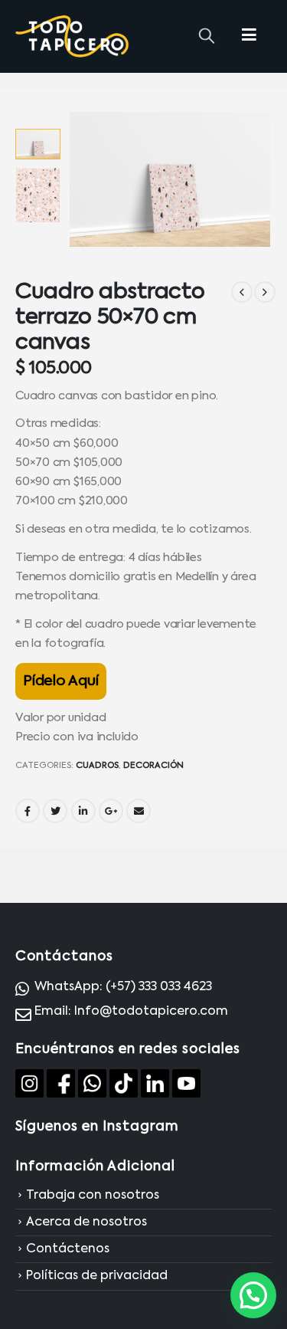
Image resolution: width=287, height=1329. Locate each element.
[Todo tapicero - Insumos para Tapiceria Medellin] (72, 37)
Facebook (27, 811)
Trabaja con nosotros (92, 1196)
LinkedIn (83, 811)
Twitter (55, 811)
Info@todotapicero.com (151, 1012)
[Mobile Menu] (249, 36)
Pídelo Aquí (61, 681)
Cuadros (97, 765)
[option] (37, 144)
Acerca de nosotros (86, 1222)
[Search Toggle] (206, 36)
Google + (111, 811)
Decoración (153, 765)
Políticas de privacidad (97, 1277)
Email (138, 811)
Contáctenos (67, 1249)
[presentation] (87, 179)
